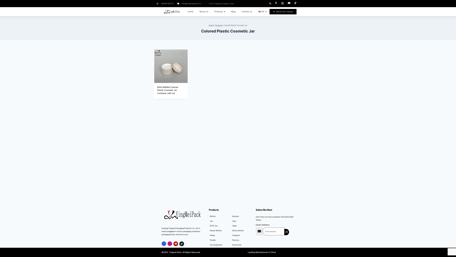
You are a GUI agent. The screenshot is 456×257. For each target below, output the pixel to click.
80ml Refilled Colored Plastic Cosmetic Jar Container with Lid (167, 90)
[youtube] (175, 243)
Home (190, 11)
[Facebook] (164, 243)
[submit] (286, 232)
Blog (233, 11)
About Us (203, 11)
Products (218, 11)
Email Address (263, 225)
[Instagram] (169, 243)
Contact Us (247, 11)
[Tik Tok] (181, 243)
